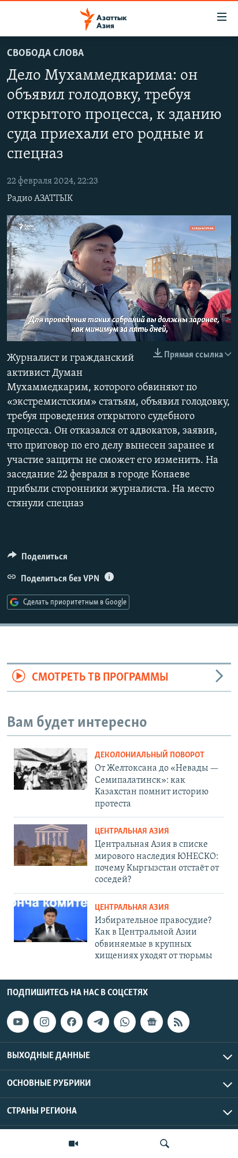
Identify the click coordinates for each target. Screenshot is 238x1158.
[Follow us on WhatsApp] (125, 1022)
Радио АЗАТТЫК (40, 198)
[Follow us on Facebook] (72, 1022)
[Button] (38, 559)
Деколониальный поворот (149, 755)
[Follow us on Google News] (151, 1022)
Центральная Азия (132, 831)
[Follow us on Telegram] (98, 1022)
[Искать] (164, 1143)
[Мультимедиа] (73, 1143)
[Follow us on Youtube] (18, 1022)
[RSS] (178, 1022)
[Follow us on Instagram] (44, 1022)
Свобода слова (45, 53)
